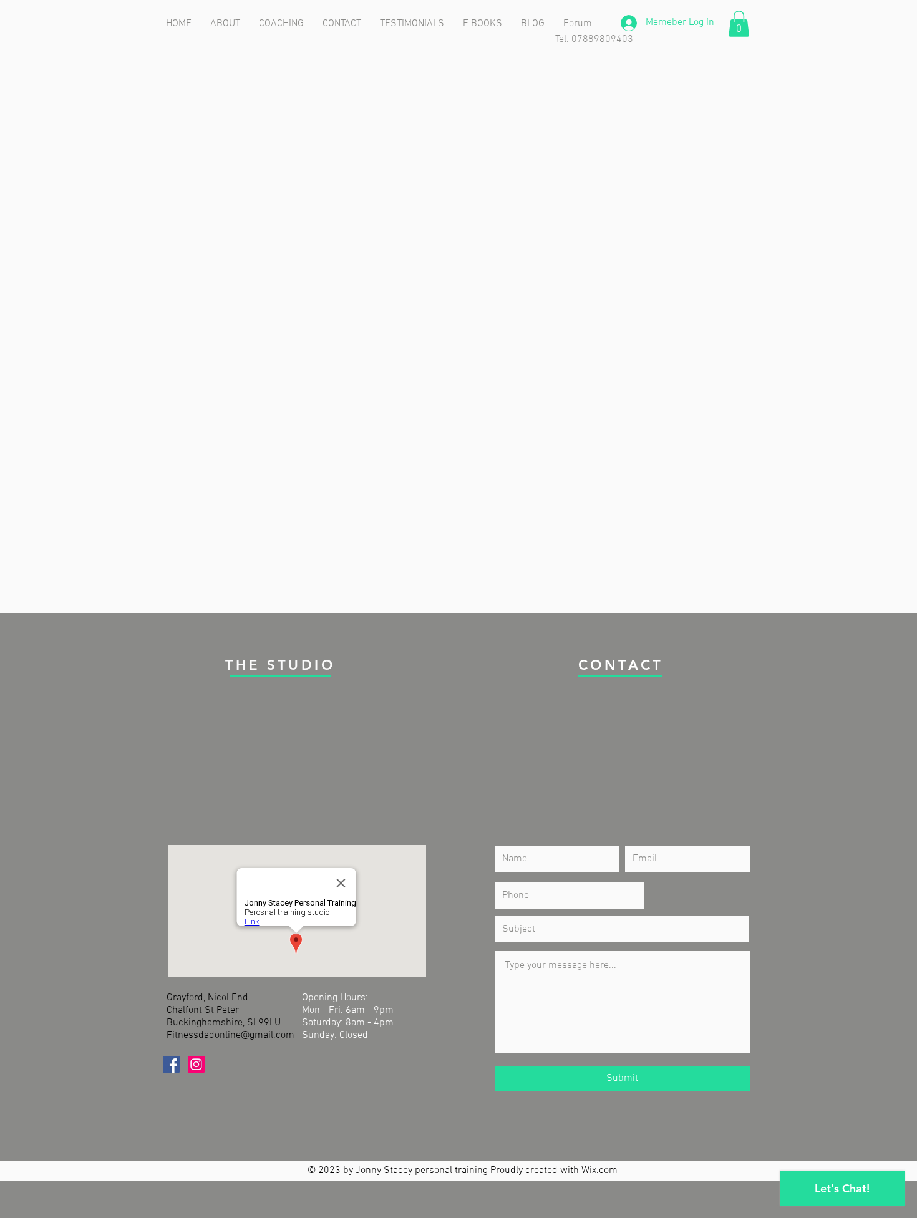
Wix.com (599, 1170)
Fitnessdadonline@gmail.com (230, 1035)
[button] (739, 24)
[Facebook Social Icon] (171, 1064)
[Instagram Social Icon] (196, 1064)
